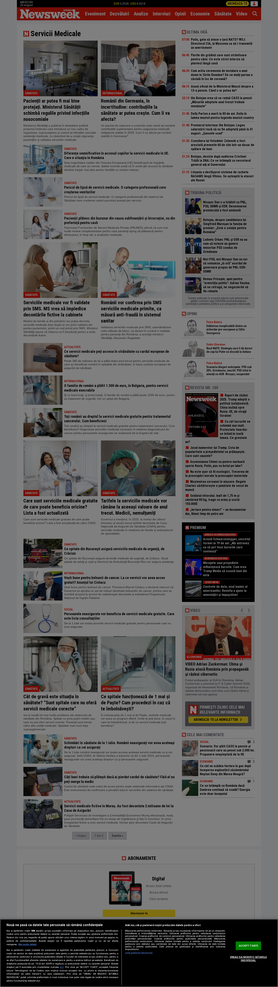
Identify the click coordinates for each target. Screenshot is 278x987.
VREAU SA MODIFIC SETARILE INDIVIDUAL (248, 959)
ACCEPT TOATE (248, 945)
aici (62, 967)
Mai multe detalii (27, 944)
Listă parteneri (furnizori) (138, 953)
